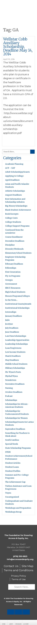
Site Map (27, 566)
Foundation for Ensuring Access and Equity (18, 7)
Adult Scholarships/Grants (17, 172)
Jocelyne (9, 324)
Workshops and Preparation (18, 508)
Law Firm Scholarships (15, 336)
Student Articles (12, 463)
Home (3, 624)
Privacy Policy (18, 576)
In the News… (11, 300)
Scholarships (11, 400)
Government (11, 284)
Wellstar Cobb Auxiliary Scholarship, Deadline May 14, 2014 (17, 46)
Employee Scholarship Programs (15, 258)
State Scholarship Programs (18, 448)
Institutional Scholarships (17, 308)
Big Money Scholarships (16, 206)
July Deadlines (11, 328)
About (11, 624)
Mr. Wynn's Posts (13, 372)
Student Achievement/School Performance (18, 457)
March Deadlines (13, 356)
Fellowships (10, 268)
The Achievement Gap (15, 482)
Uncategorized (12, 497)
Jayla (7, 320)
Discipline (10, 245)
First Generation (13, 272)
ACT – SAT (10, 168)
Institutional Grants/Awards (18, 304)
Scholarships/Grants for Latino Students (19, 423)
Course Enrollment (14, 237)
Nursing (9, 388)
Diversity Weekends (14, 249)
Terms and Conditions (18, 570)
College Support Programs (17, 226)
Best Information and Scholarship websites (15, 200)
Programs (18, 624)
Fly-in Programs (12, 276)
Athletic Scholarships (15, 191)
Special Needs (11, 444)
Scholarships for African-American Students (16, 405)
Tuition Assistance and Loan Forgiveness (18, 487)
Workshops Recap (13, 512)
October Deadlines (13, 392)
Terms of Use (19, 579)
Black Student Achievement (18, 210)
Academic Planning (14, 164)
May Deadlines (12, 360)
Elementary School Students (18, 253)
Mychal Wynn (11, 376)
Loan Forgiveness (13, 348)
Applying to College (14, 176)
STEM (8, 452)
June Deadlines (12, 332)
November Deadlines (14, 384)
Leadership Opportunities (17, 340)
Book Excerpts (11, 214)
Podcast (9, 396)
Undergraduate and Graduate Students (19, 502)
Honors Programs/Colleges (17, 296)
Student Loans (12, 467)
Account (26, 624)
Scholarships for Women (16, 418)
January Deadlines (13, 316)
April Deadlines (12, 180)
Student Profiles (12, 471)
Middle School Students (16, 364)
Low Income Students (15, 352)
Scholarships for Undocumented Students (17, 412)
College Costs (11, 218)
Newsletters (10, 380)
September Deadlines (15, 429)
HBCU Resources (12, 288)
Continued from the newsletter (14, 231)
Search (32, 152)
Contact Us (11, 566)
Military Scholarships (15, 368)
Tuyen (8, 493)
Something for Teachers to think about (17, 434)
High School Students (15, 292)
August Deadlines (13, 195)
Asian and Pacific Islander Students (17, 185)
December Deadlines (14, 241)
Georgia (9, 280)
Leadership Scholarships (16, 344)
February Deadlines (14, 264)
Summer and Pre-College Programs (17, 476)
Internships (10, 312)
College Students (13, 222)
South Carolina (12, 440)
